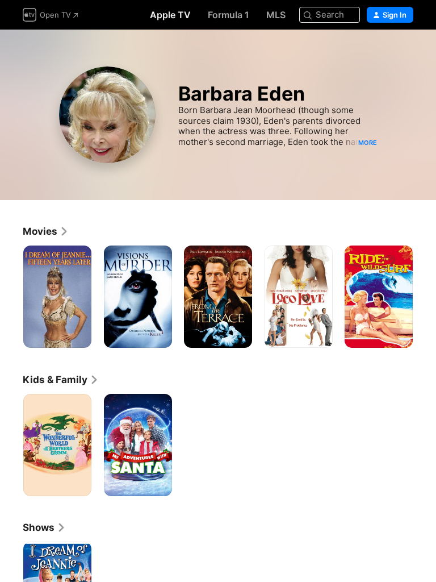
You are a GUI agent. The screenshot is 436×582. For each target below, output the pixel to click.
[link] (46, 231)
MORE (367, 143)
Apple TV (170, 14)
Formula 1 (228, 14)
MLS (276, 14)
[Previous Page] (11, 296)
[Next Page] (425, 296)
